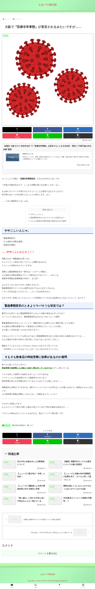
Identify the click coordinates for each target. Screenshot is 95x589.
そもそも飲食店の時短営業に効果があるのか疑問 (48, 221)
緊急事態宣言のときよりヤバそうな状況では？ (47, 218)
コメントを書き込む (47, 553)
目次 (44, 210)
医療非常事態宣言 (19, 425)
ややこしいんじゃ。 (37, 214)
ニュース (7, 425)
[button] (78, 135)
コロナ (31, 425)
